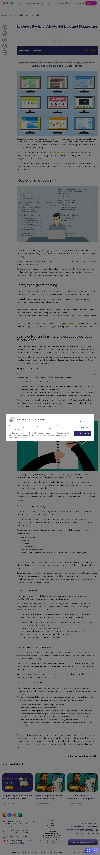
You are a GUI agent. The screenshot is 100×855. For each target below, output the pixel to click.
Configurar (82, 421)
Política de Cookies (40, 436)
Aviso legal (23, 438)
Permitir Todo (83, 433)
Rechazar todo (82, 427)
